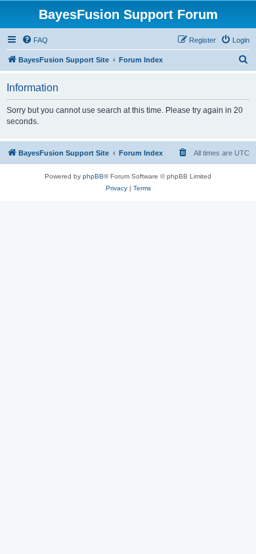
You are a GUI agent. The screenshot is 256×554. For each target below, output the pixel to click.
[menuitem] (35, 40)
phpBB (93, 176)
